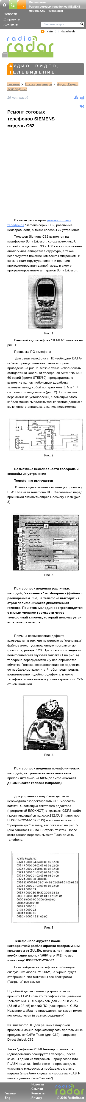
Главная (13, 84)
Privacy (36, 1097)
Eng (7, 1097)
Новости (10, 14)
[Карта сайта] (13, 4)
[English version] (21, 4)
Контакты (11, 24)
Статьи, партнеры (38, 84)
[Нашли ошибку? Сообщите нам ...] (76, 97)
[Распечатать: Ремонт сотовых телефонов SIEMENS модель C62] (82, 97)
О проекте (12, 19)
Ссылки (37, 1089)
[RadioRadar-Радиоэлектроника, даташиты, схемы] (4, 4)
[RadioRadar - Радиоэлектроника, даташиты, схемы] (27, 44)
